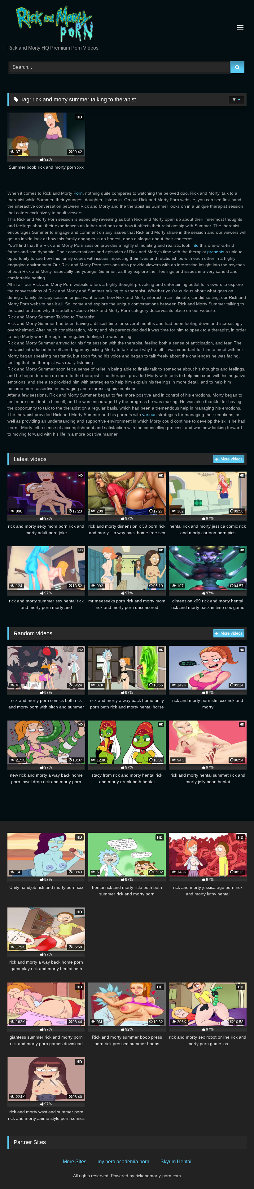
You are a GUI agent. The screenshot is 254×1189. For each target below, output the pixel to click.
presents (215, 251)
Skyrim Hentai (175, 1161)
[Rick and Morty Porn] (127, 24)
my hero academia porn (123, 1161)
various (149, 414)
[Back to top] (235, 1171)
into (195, 245)
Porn (78, 193)
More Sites (74, 1161)
